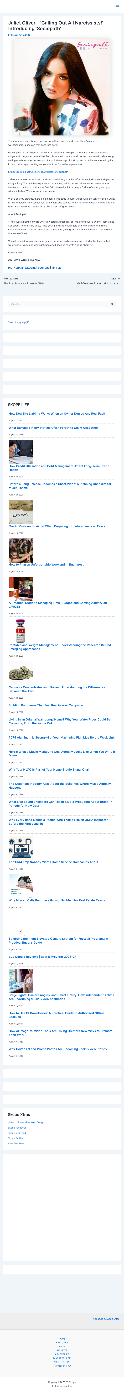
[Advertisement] (62, 1206)
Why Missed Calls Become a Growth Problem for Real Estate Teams (57, 900)
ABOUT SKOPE (62, 1362)
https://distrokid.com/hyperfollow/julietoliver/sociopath (38, 171)
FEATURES (62, 1342)
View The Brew (16, 1143)
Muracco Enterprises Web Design (26, 1122)
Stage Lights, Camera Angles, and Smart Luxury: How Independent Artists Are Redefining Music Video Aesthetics (61, 997)
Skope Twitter (15, 1138)
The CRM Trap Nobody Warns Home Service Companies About (53, 862)
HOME (62, 1338)
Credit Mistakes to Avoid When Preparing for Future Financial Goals (57, 526)
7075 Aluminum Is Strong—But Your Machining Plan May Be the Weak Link (61, 737)
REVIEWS (62, 1350)
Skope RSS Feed (17, 1133)
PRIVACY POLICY (62, 1365)
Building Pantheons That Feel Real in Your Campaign (46, 705)
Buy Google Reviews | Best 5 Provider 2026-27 (42, 956)
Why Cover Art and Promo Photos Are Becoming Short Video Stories (58, 1049)
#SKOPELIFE (62, 1354)
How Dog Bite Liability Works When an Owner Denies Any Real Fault (57, 413)
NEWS (62, 1346)
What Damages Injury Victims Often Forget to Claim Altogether (53, 427)
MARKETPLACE (62, 1358)
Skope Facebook (17, 1127)
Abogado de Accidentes (106, 1318)
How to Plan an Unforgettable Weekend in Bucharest (46, 564)
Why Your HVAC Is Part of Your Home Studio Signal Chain (49, 769)
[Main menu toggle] (117, 6)
